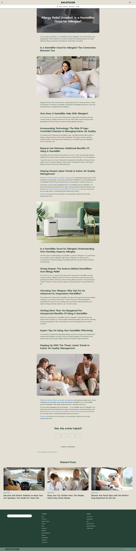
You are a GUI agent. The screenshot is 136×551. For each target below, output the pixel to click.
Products (65, 6)
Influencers (44, 528)
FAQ (88, 521)
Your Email (10, 516)
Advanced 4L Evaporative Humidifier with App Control (62, 189)
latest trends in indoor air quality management (58, 178)
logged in (45, 452)
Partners (44, 535)
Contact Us (89, 516)
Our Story (44, 519)
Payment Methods (91, 526)
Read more (72, 6)
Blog (43, 516)
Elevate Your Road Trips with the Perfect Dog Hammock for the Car (110, 496)
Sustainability (45, 537)
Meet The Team (45, 521)
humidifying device (48, 117)
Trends (77, 6)
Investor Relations (46, 533)
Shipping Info (90, 519)
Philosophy (44, 540)
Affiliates (44, 530)
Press (43, 526)
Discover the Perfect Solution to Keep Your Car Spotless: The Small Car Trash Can (23, 496)
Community (44, 542)
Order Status (90, 528)
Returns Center (90, 523)
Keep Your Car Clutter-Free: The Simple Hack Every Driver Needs (65, 496)
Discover (43, 194)
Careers (43, 523)
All (57, 6)
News (60, 6)
